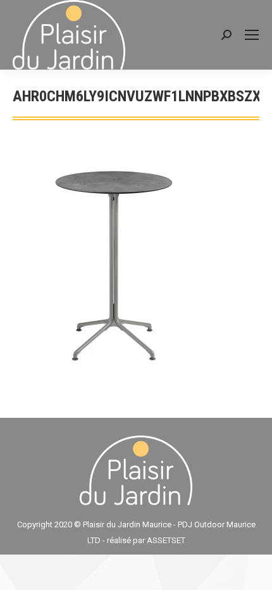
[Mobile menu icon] (251, 34)
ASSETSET (166, 540)
